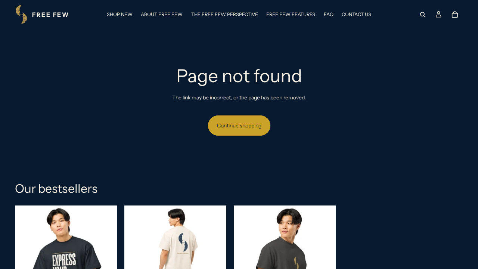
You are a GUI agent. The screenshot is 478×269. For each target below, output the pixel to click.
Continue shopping (239, 125)
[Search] (423, 14)
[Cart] (455, 14)
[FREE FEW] (42, 14)
